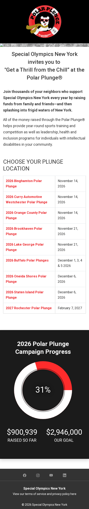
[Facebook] (24, 475)
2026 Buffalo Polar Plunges (27, 260)
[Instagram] (37, 475)
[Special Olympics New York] (44, 21)
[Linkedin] (64, 475)
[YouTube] (51, 475)
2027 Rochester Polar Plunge (29, 308)
